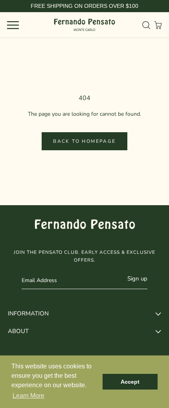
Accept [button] (130, 382)
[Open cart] (158, 25)
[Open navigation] (13, 25)
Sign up (137, 278)
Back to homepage (84, 141)
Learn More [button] (28, 395)
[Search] (146, 25)
